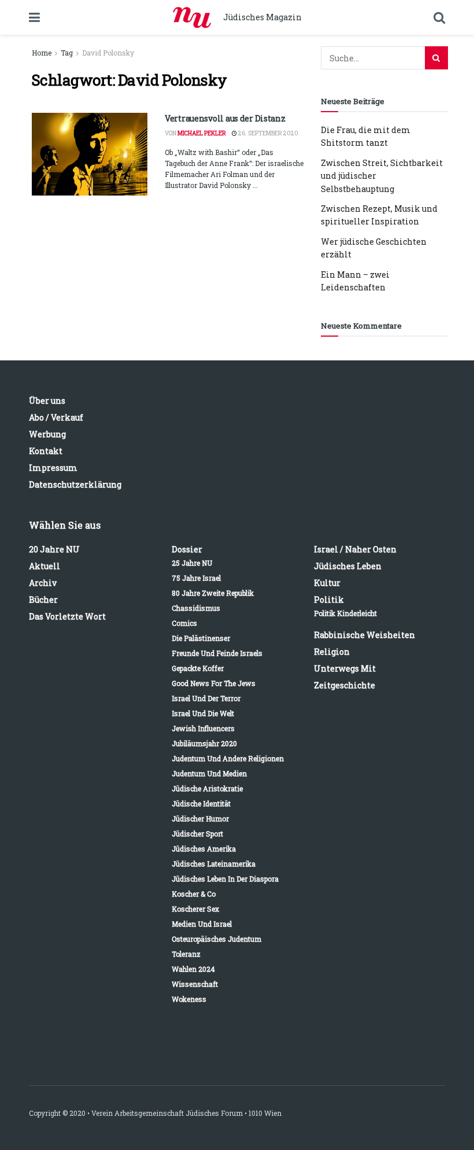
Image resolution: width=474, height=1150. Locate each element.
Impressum (53, 467)
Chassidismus (196, 608)
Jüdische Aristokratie (207, 788)
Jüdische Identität (201, 803)
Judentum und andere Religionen (228, 758)
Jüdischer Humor (200, 818)
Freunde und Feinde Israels (217, 653)
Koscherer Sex (195, 908)
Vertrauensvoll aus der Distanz (225, 118)
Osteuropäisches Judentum (216, 938)
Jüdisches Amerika (204, 848)
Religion (332, 651)
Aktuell (44, 566)
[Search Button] (436, 57)
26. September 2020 (267, 133)
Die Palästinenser (201, 638)
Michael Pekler (201, 133)
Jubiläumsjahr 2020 (204, 743)
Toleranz (186, 954)
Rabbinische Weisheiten (364, 634)
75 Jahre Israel (196, 578)
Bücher (43, 599)
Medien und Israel (202, 923)
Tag (67, 52)
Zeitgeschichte (344, 685)
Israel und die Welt (203, 713)
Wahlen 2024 (193, 969)
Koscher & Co (194, 893)
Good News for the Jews (213, 683)
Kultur (327, 582)
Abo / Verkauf (56, 417)
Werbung (47, 434)
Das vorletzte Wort (67, 616)
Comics (184, 623)
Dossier (187, 549)
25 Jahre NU (192, 562)
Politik (329, 599)
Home (41, 52)
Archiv (43, 582)
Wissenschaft (195, 984)
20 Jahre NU (54, 549)
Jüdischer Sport (197, 833)
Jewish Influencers (203, 728)
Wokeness (189, 999)
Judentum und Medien (209, 773)
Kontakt (45, 450)
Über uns (47, 400)
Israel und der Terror (206, 698)
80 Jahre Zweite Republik (213, 593)
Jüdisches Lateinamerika (213, 863)
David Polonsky (108, 52)
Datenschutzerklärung (75, 484)
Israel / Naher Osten (355, 549)
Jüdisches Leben (348, 566)
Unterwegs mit (345, 668)
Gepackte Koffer (198, 668)
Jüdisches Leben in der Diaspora (225, 878)
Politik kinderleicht (345, 613)
